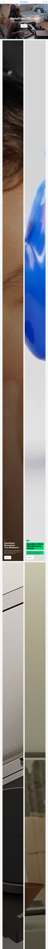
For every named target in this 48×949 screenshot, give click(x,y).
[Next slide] (46, 21)
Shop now (24, 25)
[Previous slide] (1, 21)
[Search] (4, 2)
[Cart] (46, 2)
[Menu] (1, 1)
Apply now (30, 557)
